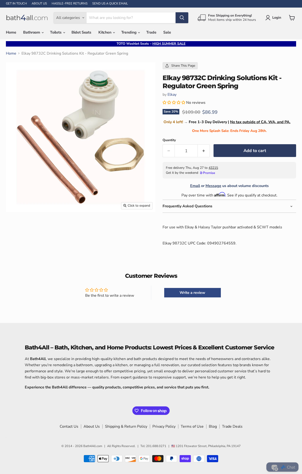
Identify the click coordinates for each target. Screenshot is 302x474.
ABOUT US (39, 3)
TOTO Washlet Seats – (151, 43)
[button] (174, 102)
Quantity (169, 140)
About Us (92, 426)
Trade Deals (232, 426)
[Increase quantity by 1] (204, 150)
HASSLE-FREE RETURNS (70, 3)
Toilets (56, 32)
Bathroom (32, 32)
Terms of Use (192, 426)
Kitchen (105, 32)
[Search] (182, 17)
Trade (151, 32)
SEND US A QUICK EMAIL (110, 3)
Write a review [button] (192, 292)
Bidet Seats (81, 32)
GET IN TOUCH (16, 3)
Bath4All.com (92, 446)
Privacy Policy (164, 426)
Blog (213, 426)
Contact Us (69, 426)
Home (11, 32)
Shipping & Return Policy (126, 426)
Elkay (172, 94)
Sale (167, 32)
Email (195, 185)
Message (213, 185)
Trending (129, 32)
